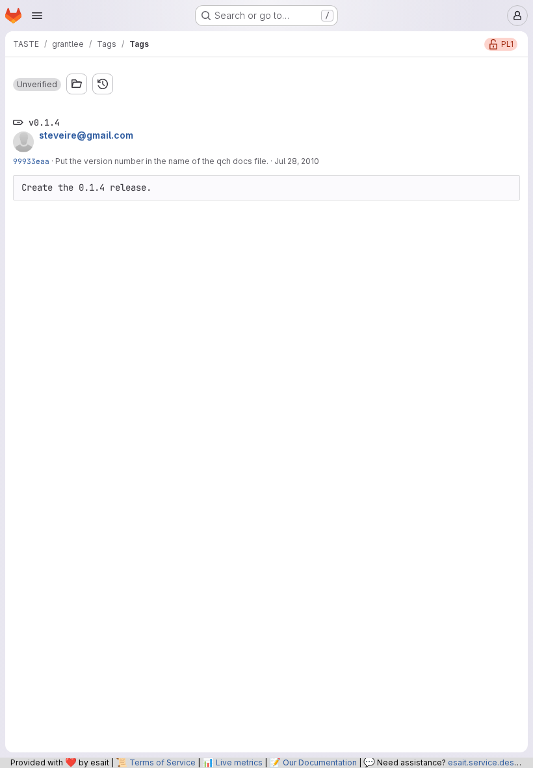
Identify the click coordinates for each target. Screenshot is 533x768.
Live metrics (239, 762)
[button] (37, 84)
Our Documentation (320, 762)
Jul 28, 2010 (296, 161)
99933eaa (31, 161)
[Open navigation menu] (37, 15)
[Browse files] (76, 84)
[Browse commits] (102, 84)
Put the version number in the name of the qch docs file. (161, 161)
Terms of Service (162, 762)
